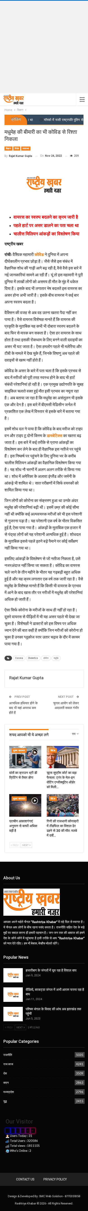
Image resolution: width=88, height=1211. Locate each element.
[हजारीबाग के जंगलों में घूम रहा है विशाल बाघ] (13, 975)
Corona (19, 658)
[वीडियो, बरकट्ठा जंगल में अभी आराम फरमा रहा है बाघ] (13, 994)
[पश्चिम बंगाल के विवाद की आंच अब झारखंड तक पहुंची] (13, 1014)
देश (5, 1073)
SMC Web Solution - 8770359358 (59, 1196)
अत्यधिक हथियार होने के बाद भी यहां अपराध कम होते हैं (23, 708)
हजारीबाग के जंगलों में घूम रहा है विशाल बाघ (51, 970)
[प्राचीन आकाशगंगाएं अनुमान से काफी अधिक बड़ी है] (25, 805)
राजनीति (7, 1055)
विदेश (17, 148)
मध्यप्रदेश (8, 1092)
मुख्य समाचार (19, 750)
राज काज (8, 1064)
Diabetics (33, 658)
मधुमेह (56, 658)
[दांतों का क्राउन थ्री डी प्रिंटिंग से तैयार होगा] (25, 757)
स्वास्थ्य (26, 148)
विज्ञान (8, 148)
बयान (6, 1082)
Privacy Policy (55, 1179)
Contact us (25, 1179)
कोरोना (46, 658)
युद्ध (5, 1101)
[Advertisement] (44, 47)
